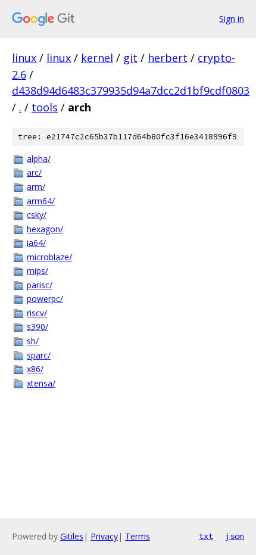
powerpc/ (45, 298)
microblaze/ (49, 257)
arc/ (34, 172)
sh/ (33, 341)
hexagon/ (45, 229)
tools (45, 107)
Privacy (104, 536)
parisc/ (39, 285)
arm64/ (41, 201)
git (130, 58)
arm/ (36, 186)
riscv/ (37, 313)
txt (206, 536)
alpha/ (39, 158)
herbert (168, 58)
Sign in (231, 18)
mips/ (37, 270)
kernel (97, 58)
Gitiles (71, 536)
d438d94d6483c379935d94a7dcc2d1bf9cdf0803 (130, 90)
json (234, 536)
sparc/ (39, 355)
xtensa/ (41, 383)
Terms (137, 536)
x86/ (35, 369)
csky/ (36, 214)
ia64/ (36, 242)
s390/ (37, 326)
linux (24, 58)
